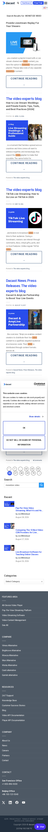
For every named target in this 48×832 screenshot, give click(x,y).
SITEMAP (40, 819)
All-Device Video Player (12, 605)
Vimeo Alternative (9, 645)
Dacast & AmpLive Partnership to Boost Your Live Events (22, 297)
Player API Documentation (13, 720)
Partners (5, 755)
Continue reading (24, 81)
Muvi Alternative (9, 660)
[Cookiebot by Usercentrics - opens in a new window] (34, 384)
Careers (5, 750)
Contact (5, 760)
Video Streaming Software (13, 615)
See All (5, 625)
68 (21, 473)
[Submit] (41, 485)
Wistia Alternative (9, 665)
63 (26, 469)
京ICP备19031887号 (24, 829)
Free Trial (38, 3)
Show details (34, 416)
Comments (37, 460)
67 (15, 473)
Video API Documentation (13, 715)
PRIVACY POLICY (15, 819)
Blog (4, 710)
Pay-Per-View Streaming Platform (16, 610)
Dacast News (16, 281)
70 (33, 473)
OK (24, 428)
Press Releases (28, 370)
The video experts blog (24, 99)
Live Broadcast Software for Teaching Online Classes (29, 553)
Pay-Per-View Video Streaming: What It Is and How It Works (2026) (29, 509)
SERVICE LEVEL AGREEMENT (24, 821)
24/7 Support (7, 695)
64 (32, 469)
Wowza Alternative (10, 655)
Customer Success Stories (13, 705)
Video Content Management (14, 620)
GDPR (6, 819)
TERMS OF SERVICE (29, 819)
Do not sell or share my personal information (24, 442)
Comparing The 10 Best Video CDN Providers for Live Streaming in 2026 (29, 531)
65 (38, 469)
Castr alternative (9, 670)
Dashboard (26, 3)
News (4, 745)
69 (27, 473)
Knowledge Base (9, 700)
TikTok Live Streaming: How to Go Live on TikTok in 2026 (22, 195)
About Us (6, 740)
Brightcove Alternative (11, 650)
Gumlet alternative (9, 675)
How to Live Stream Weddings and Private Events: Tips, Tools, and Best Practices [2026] (23, 106)
